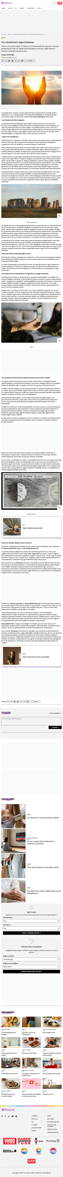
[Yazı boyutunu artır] (25, 60)
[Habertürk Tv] (24, 1141)
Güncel (39, 8)
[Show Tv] (24, 1151)
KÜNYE (49, 1116)
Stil (16, 8)
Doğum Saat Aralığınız (10, 963)
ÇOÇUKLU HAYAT (37, 1128)
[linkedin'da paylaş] (12, 60)
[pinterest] (16, 1116)
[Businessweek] (9, 1151)
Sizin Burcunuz (8, 917)
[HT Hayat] (31, 1110)
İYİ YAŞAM (34, 1125)
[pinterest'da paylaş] (22, 60)
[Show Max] (53, 1151)
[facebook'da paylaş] (2, 60)
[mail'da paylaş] (19, 60)
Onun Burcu (7, 925)
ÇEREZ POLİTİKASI (52, 1129)
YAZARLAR (34, 1116)
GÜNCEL (34, 1131)
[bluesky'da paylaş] (9, 60)
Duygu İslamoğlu (7, 55)
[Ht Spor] (38, 1141)
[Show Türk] (38, 1151)
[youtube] (12, 1116)
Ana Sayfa (3, 34)
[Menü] (55, 3)
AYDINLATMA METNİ (52, 1132)
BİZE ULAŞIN (50, 1119)
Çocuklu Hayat (30, 8)
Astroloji (10, 8)
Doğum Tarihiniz (8, 956)
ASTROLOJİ (35, 1119)
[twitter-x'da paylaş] (6, 60)
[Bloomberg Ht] (53, 1141)
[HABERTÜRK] (59, 3)
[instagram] (9, 1116)
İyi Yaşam (21, 8)
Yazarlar (3, 8)
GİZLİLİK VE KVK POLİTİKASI (51, 1125)
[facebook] (2, 1116)
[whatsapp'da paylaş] (15, 60)
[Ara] (53, 3)
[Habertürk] (9, 1141)
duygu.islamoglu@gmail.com (9, 57)
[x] (5, 1116)
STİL (33, 1122)
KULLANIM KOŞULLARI (53, 1122)
